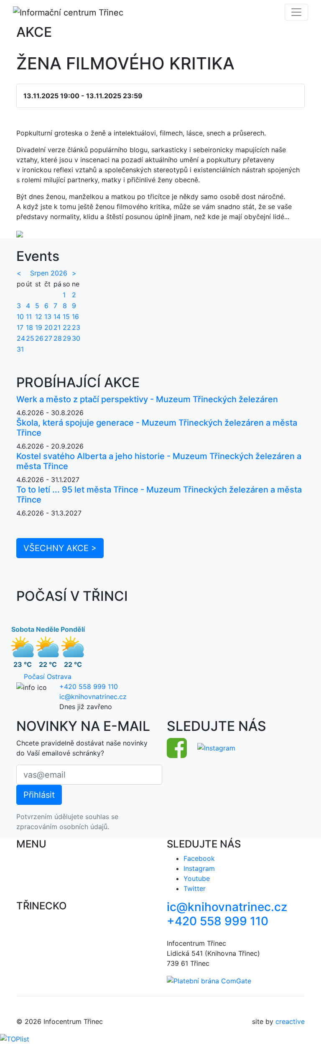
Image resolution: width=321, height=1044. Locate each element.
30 (76, 338)
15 (66, 316)
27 (48, 338)
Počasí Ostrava (47, 676)
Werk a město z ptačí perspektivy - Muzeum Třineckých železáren (147, 399)
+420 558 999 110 (88, 686)
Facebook (199, 858)
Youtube (196, 878)
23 (76, 327)
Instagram (199, 868)
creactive (290, 1021)
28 (58, 338)
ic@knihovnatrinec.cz (93, 696)
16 (75, 316)
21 (57, 327)
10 (20, 316)
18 (29, 327)
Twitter (194, 888)
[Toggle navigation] (296, 12)
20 (48, 327)
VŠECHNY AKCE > (60, 548)
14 (57, 316)
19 (38, 327)
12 (38, 316)
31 (20, 349)
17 (20, 327)
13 (47, 316)
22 (67, 327)
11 (29, 316)
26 (39, 338)
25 (30, 338)
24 (21, 338)
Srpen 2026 (48, 273)
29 (67, 338)
